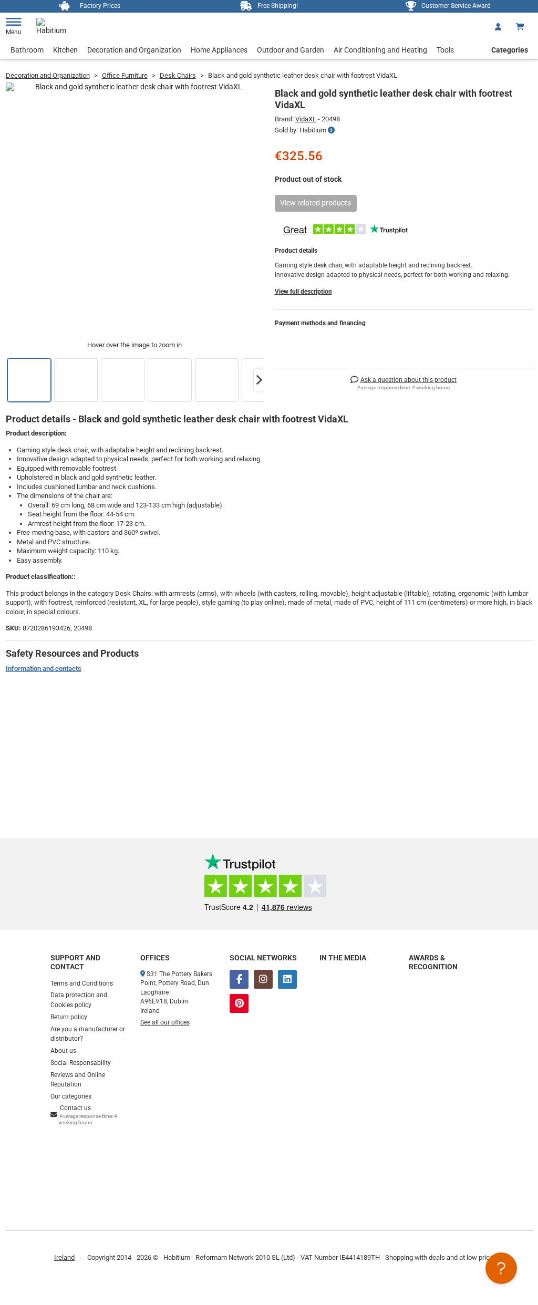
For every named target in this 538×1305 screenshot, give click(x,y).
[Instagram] (263, 979)
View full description (303, 291)
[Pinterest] (239, 1003)
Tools (445, 50)
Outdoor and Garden (290, 50)
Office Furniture (125, 75)
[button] (259, 380)
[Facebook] (239, 979)
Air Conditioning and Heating (380, 50)
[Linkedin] (287, 979)
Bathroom (27, 50)
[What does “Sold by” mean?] (331, 130)
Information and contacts (43, 668)
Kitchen (65, 50)
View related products (315, 203)
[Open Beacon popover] (501, 1268)
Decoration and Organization (134, 50)
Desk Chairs (178, 75)
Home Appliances (219, 50)
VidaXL (305, 119)
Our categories (70, 1096)
